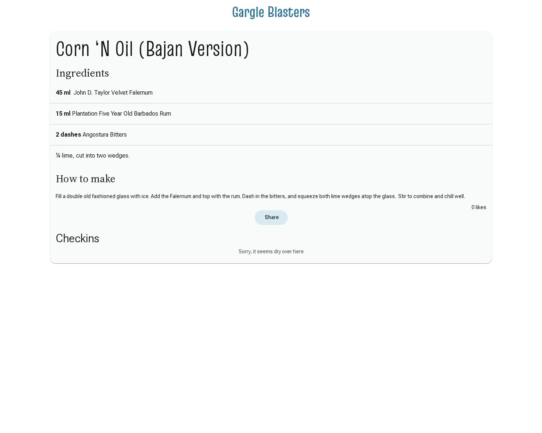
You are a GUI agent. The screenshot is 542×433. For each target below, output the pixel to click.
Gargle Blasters (271, 11)
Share (271, 217)
